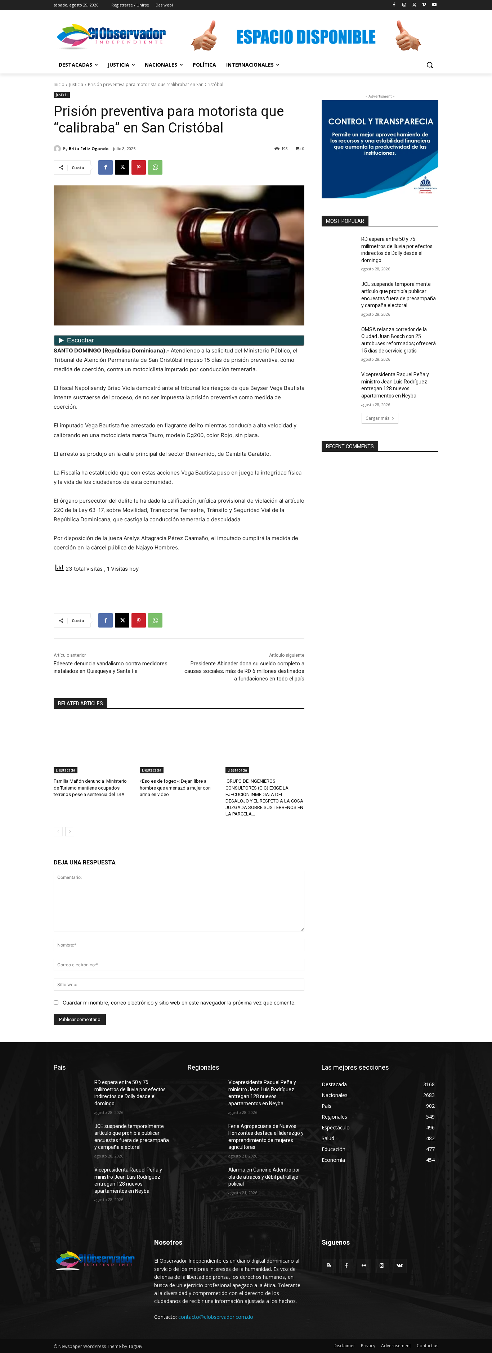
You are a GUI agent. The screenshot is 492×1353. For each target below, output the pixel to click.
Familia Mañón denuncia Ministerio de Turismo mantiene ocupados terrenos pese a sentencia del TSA (90, 787)
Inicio (59, 84)
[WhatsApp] (155, 167)
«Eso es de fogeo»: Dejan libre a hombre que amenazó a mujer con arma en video (175, 787)
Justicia (76, 84)
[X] (414, 5)
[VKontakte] (400, 1266)
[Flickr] (364, 1266)
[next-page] (69, 831)
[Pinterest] (138, 167)
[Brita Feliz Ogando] (58, 148)
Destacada (65, 770)
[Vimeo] (424, 5)
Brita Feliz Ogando (88, 148)
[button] (429, 64)
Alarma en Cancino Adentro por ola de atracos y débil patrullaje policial (264, 1177)
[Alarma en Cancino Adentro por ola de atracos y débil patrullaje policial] (205, 1179)
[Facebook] (394, 5)
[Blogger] (329, 1266)
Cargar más (377, 418)
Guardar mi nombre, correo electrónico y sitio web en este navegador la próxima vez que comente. (179, 1002)
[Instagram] (404, 5)
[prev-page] (58, 831)
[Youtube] (434, 5)
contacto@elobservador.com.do (215, 1316)
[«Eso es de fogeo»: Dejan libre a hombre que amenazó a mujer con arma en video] (179, 745)
